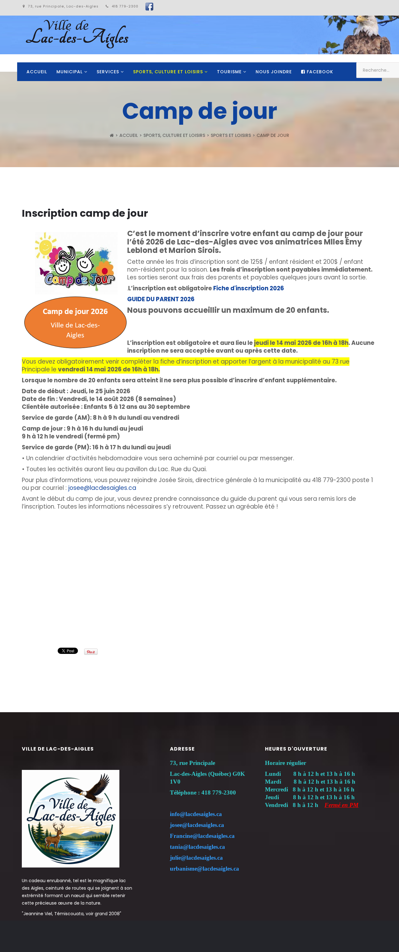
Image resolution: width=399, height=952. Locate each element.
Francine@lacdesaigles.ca (202, 836)
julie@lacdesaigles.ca (196, 857)
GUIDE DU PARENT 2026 (161, 299)
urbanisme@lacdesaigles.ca (204, 868)
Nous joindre (274, 72)
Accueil (36, 72)
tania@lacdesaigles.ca (197, 846)
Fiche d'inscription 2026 (248, 288)
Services (108, 72)
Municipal (69, 72)
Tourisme (229, 72)
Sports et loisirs (231, 135)
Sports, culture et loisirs (168, 72)
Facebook (319, 72)
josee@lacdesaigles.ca (102, 488)
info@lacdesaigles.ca (196, 814)
